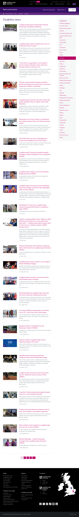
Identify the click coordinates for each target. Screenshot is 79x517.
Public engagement (65, 105)
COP (61, 45)
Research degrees (7, 479)
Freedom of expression (8, 504)
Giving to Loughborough (26, 487)
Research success (64, 110)
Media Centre (24, 488)
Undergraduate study (7, 475)
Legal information (7, 496)
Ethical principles (6, 498)
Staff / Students (55, 2)
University (62, 132)
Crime (61, 52)
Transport (62, 127)
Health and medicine (65, 83)
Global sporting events (65, 80)
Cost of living (63, 50)
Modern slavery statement (9, 499)
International (24, 479)
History (61, 85)
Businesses (62, 2)
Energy (61, 64)
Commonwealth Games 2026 (65, 36)
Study (31, 4)
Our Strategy (24, 475)
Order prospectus (7, 482)
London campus (6, 480)
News (15, 13)
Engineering (63, 66)
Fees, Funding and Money (26, 498)
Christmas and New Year (66, 33)
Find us (43, 480)
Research (62, 107)
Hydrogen (62, 88)
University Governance (26, 485)
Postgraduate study (7, 477)
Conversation (63, 42)
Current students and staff (27, 495)
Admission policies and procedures (10, 487)
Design (61, 55)
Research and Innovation (41, 4)
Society (61, 115)
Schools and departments (26, 480)
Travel (61, 130)
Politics (61, 103)
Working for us (24, 477)
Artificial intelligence (65, 23)
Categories (21, 13)
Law (61, 90)
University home (3, 13)
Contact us (44, 483)
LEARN (23, 496)
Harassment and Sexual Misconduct (11, 501)
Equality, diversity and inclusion (65, 74)
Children (62, 31)
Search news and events (49, 10)
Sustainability (63, 120)
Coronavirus (62, 47)
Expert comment (64, 78)
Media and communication (66, 98)
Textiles (62, 125)
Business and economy (65, 28)
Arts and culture (64, 26)
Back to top (73, 514)
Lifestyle (62, 93)
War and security (64, 135)
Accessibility (6, 493)
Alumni (68, 2)
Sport (51, 4)
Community (62, 40)
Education (62, 61)
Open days (5, 484)
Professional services (25, 482)
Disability (26, 13)
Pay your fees (24, 499)
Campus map (45, 482)
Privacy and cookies (7, 495)
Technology (62, 122)
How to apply (6, 485)
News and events (59, 4)
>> (34, 457)
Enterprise (62, 69)
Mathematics (63, 95)
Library (22, 484)
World (61, 137)
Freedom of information (8, 503)
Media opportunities (65, 100)
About (68, 4)
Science (61, 112)
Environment (63, 71)
